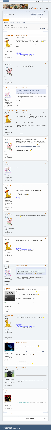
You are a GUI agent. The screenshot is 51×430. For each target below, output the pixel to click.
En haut (5, 413)
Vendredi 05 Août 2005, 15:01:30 (21, 213)
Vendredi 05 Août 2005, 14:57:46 (21, 185)
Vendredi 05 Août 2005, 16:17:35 (21, 342)
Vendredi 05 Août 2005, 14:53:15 (21, 138)
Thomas (8, 288)
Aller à (27, 418)
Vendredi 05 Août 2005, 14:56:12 (21, 162)
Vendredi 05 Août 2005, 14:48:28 (21, 110)
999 (7, 391)
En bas (5, 31)
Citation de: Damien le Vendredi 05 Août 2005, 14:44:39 (29, 270)
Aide (36, 425)
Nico (7, 367)
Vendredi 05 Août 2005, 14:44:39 (21, 87)
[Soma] (5, 308)
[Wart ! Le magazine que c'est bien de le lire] (5, 56)
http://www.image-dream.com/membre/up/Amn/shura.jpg (28, 146)
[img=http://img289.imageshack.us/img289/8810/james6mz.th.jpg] (30, 351)
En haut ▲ (46, 425)
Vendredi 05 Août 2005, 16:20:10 (21, 367)
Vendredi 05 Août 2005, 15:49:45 (21, 288)
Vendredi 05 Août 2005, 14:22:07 (21, 35)
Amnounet (8, 63)
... (13, 31)
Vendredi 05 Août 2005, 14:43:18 (21, 62)
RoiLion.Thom (9, 35)
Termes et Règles (41, 425)
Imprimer (45, 31)
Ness (7, 342)
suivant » (45, 28)
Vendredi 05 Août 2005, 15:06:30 (21, 237)
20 (14, 31)
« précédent (39, 28)
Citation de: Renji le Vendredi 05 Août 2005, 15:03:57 (27, 268)
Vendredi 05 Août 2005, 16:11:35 (21, 315)
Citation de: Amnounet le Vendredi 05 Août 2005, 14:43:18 (28, 90)
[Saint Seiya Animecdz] (5, 383)
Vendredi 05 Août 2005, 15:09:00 (21, 265)
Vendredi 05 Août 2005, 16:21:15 (21, 390)
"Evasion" (33, 298)
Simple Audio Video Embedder (7, 427)
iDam (7, 88)
